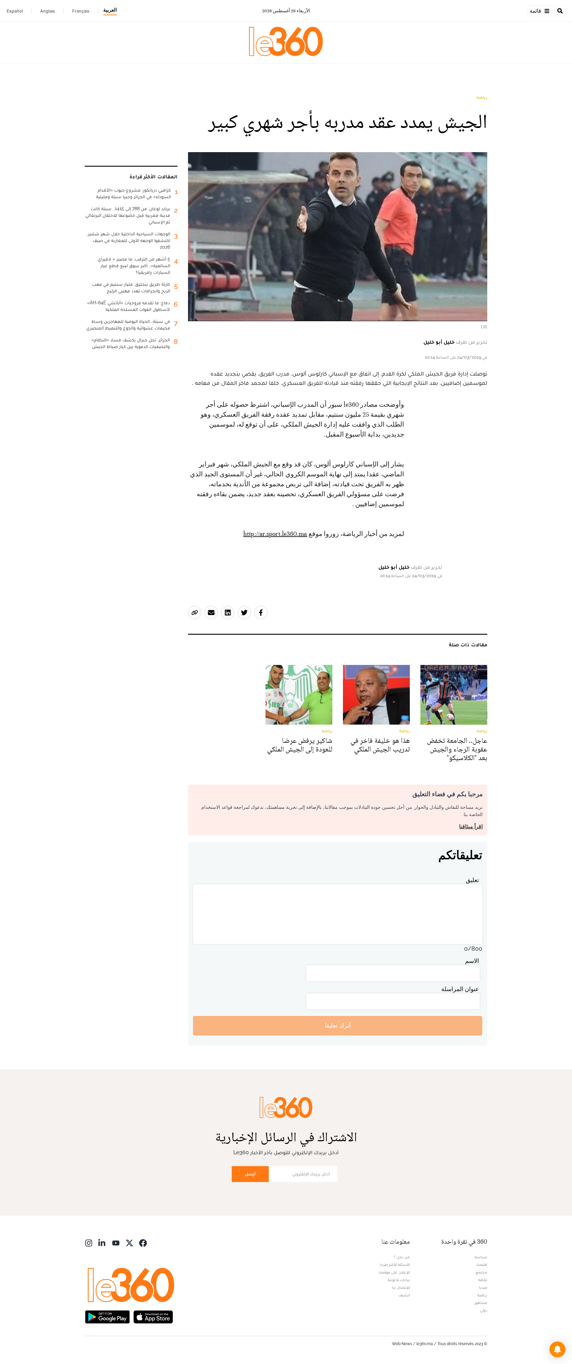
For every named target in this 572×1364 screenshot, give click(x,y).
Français (80, 11)
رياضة (482, 97)
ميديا (483, 1287)
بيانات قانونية (399, 1279)
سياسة (481, 1257)
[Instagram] (89, 1242)
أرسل (250, 1173)
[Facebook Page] (143, 1242)
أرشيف (404, 1295)
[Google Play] (107, 1316)
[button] (557, 1349)
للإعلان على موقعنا (394, 1272)
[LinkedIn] (102, 1242)
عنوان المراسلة (460, 988)
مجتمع (481, 1272)
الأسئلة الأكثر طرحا (395, 1264)
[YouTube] (116, 1242)
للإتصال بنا (401, 1287)
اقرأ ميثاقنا (471, 826)
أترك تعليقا (338, 1025)
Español (15, 11)
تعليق (472, 879)
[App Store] (153, 1316)
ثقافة (482, 1279)
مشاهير (481, 1302)
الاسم (472, 960)
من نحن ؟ (402, 1257)
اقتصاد (481, 1264)
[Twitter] (129, 1242)
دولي (483, 1310)
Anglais (47, 11)
